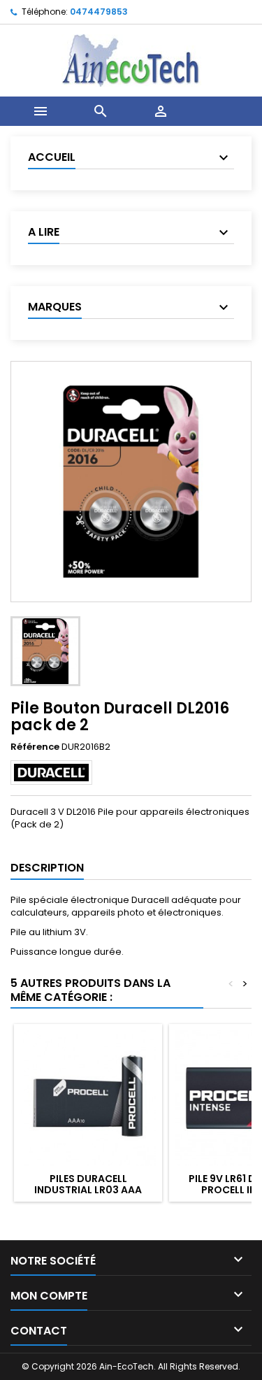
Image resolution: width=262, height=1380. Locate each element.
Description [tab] (47, 868)
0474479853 (99, 11)
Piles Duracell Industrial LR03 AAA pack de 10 (88, 1190)
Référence (34, 747)
